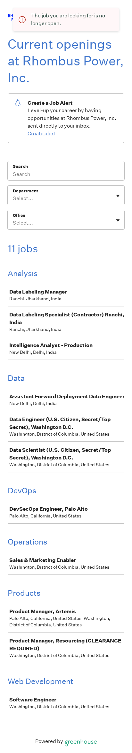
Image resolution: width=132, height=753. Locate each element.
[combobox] (13, 198)
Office (19, 215)
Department (25, 191)
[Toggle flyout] (118, 196)
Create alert (41, 133)
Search (20, 166)
